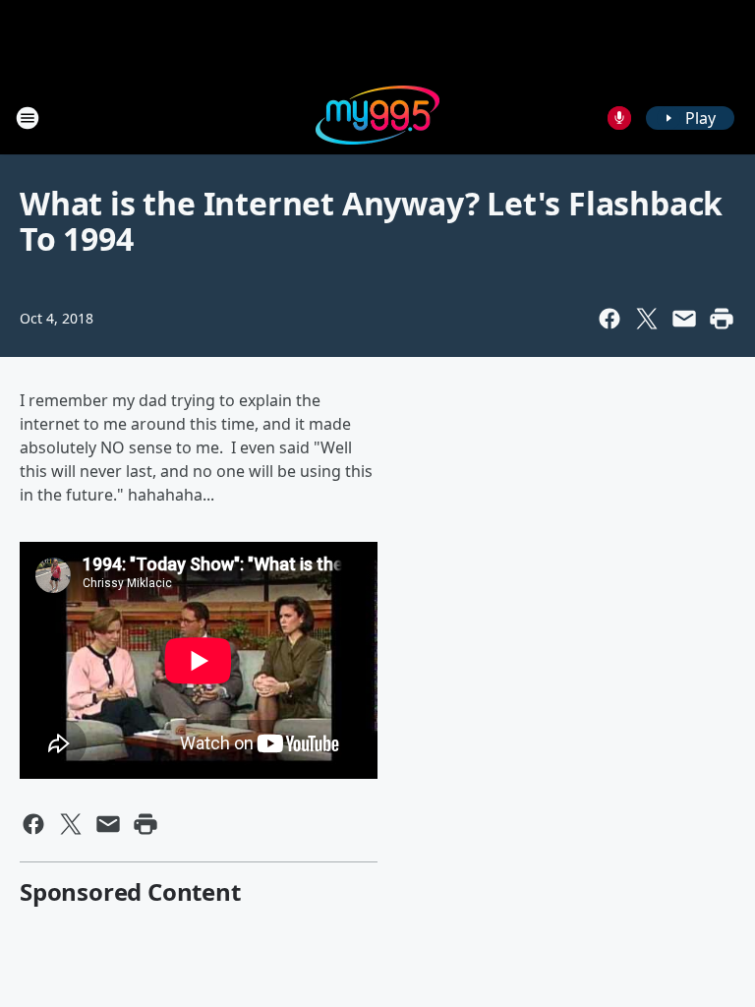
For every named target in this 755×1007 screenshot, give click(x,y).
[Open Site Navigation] (27, 118)
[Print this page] (721, 318)
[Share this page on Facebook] (609, 318)
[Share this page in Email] (684, 318)
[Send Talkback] (619, 118)
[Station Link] (377, 117)
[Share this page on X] (647, 318)
